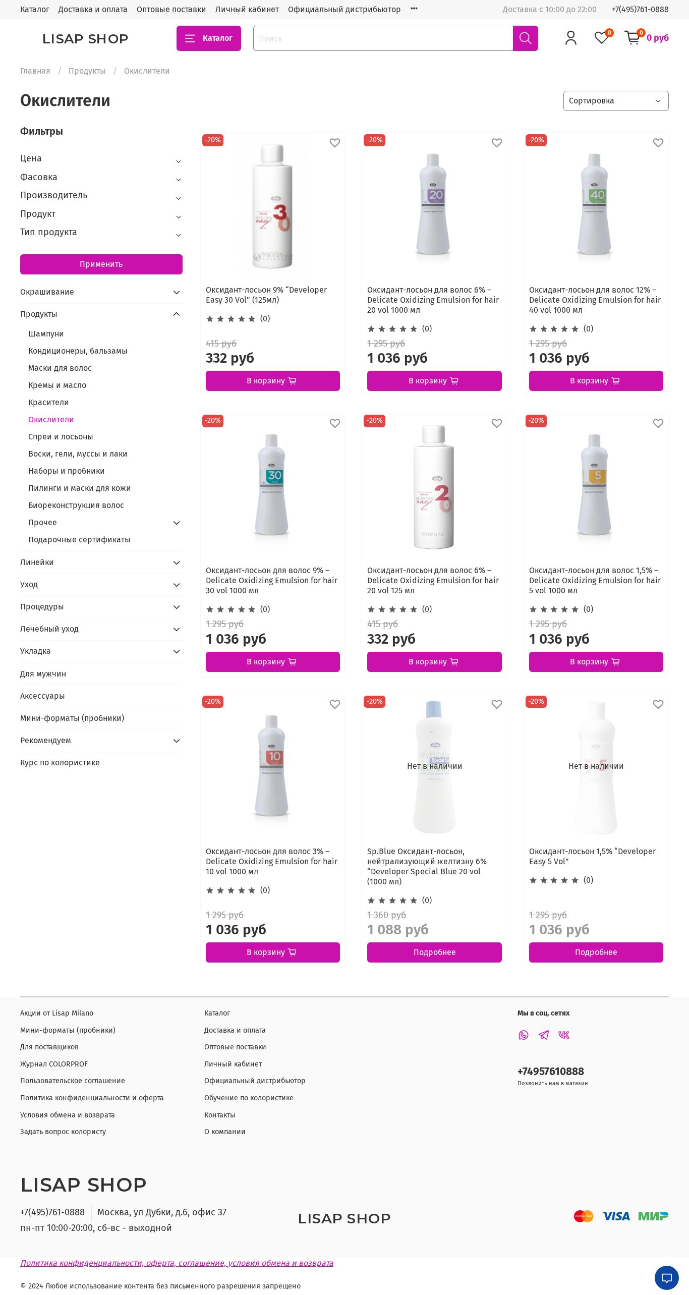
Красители (48, 402)
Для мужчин (43, 674)
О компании (225, 1132)
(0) (265, 318)
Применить (101, 264)
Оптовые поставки (171, 9)
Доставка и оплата (93, 9)
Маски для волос (60, 368)
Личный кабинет (247, 9)
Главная (35, 71)
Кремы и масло (57, 385)
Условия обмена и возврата (67, 1115)
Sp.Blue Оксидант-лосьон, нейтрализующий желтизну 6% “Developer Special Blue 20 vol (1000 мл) (427, 866)
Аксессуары (42, 696)
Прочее (42, 522)
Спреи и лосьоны (60, 436)
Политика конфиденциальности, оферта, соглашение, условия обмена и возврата (176, 1263)
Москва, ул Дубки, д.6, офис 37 (161, 1212)
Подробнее (435, 952)
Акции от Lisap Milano (56, 1013)
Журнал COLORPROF (54, 1064)
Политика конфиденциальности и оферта (92, 1098)
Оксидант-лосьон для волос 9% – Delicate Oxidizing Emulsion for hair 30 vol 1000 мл (271, 580)
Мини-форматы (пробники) (72, 718)
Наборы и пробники (66, 471)
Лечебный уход (49, 629)
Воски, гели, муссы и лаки (78, 454)
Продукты (87, 71)
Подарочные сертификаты (79, 539)
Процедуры (42, 606)
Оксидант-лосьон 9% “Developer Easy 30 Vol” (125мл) (266, 295)
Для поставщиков (49, 1047)
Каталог (34, 9)
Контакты (220, 1115)
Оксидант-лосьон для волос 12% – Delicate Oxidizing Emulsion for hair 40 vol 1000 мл (595, 300)
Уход (29, 584)
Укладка (35, 651)
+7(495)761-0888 (640, 9)
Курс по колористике (60, 762)
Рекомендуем (45, 740)
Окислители (51, 419)
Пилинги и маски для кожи (79, 488)
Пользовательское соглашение (72, 1081)
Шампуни (46, 334)
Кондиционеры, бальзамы (78, 351)
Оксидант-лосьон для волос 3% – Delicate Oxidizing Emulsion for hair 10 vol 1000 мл (271, 861)
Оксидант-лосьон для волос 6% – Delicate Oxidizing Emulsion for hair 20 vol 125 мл (433, 580)
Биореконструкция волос (76, 505)
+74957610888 (551, 1071)
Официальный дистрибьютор (344, 9)
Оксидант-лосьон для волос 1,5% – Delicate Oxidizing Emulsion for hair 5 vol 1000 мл (595, 580)
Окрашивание (47, 292)
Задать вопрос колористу (63, 1132)
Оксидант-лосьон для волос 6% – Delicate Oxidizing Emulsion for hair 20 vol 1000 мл (433, 300)
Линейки (37, 562)
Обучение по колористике (249, 1098)
